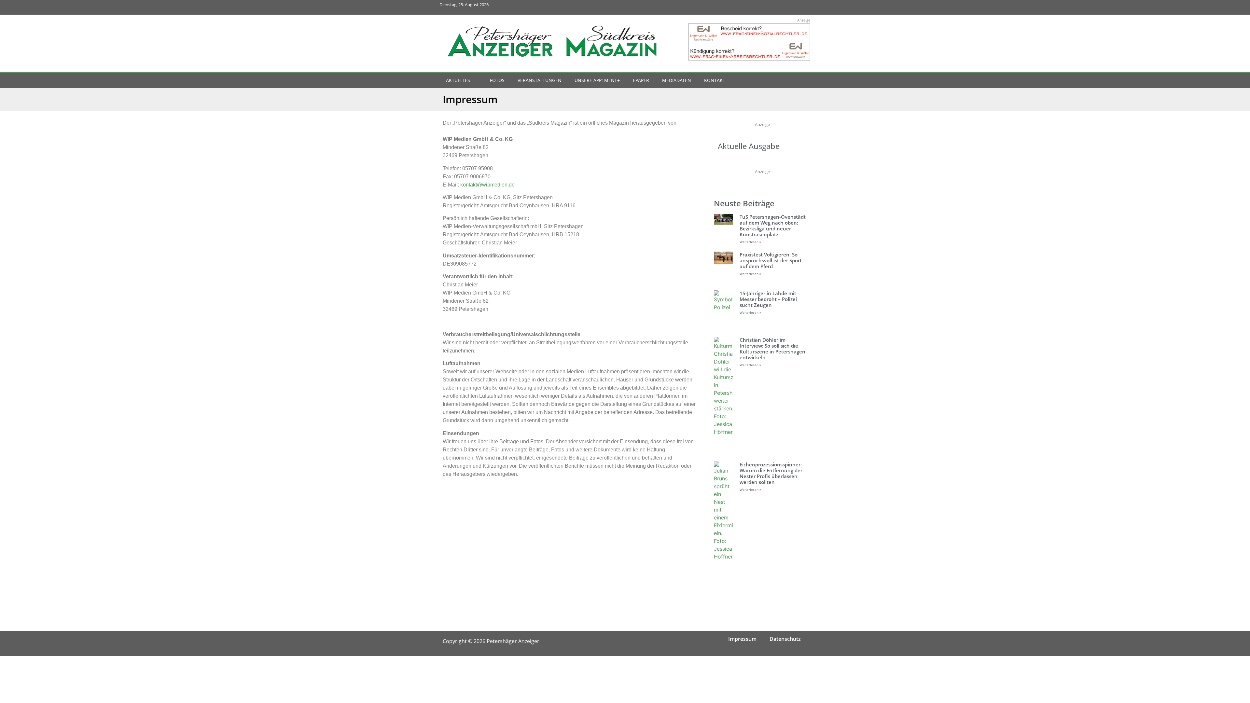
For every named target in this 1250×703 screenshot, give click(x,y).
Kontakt (714, 80)
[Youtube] (788, 7)
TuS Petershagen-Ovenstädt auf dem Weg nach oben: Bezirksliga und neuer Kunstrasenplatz (773, 226)
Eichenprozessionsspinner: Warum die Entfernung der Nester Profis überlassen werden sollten (771, 473)
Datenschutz (785, 638)
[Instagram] (774, 7)
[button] (791, 80)
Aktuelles (458, 80)
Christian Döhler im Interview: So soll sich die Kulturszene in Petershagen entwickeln (772, 349)
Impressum (742, 638)
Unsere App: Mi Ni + (597, 80)
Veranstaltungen (540, 80)
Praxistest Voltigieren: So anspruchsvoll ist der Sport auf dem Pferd (771, 260)
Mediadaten (676, 80)
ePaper (641, 80)
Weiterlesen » (750, 242)
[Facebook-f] (759, 7)
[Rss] (803, 7)
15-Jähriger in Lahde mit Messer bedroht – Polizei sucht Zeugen (768, 299)
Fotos (497, 80)
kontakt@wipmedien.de (487, 184)
